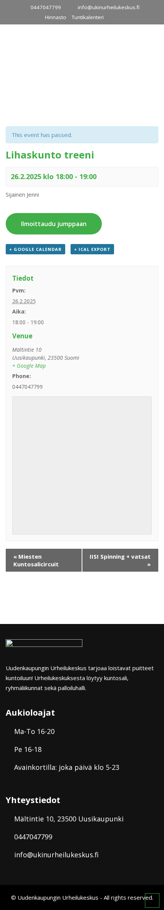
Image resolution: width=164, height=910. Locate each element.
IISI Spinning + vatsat (120, 560)
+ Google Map (29, 365)
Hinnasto (55, 17)
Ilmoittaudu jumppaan (54, 224)
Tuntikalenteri (88, 17)
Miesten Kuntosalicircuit (36, 560)
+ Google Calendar (35, 249)
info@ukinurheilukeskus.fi (109, 7)
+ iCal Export (92, 249)
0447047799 (46, 7)
